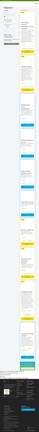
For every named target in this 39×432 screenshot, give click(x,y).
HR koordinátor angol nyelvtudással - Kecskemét (26, 260)
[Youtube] (28, 412)
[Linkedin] (22, 412)
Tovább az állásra (27, 51)
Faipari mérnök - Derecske (27, 202)
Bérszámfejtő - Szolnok (26, 291)
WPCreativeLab (33, 430)
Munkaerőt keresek (19, 392)
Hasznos (18, 387)
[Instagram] (25, 412)
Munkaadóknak (19, 385)
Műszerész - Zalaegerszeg (27, 229)
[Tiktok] (26, 412)
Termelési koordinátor (26, 66)
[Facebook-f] (23, 412)
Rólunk (18, 390)
